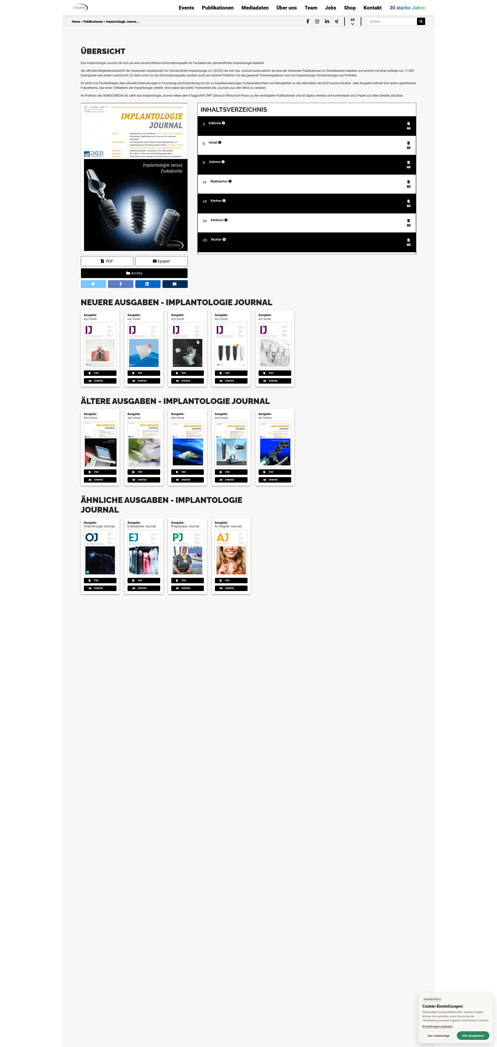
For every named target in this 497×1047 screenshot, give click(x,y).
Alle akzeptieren (473, 1035)
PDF (109, 261)
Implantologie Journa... (122, 21)
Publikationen (93, 21)
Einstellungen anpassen (437, 1026)
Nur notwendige (439, 1035)
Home (76, 21)
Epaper (164, 261)
